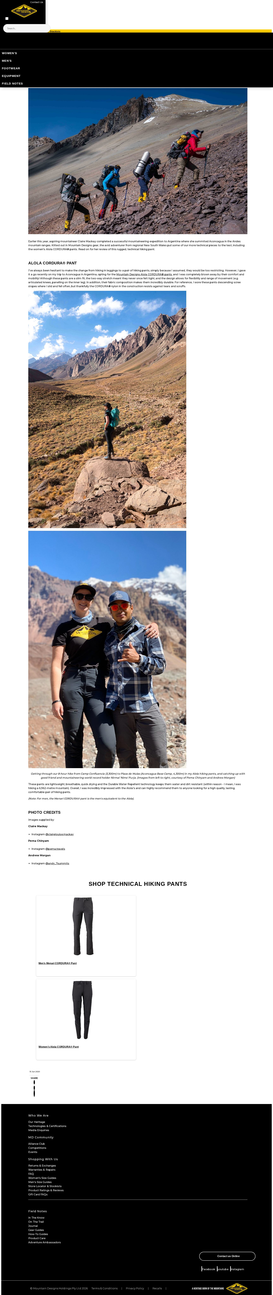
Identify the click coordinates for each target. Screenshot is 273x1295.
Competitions (37, 1147)
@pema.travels (55, 848)
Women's (9, 53)
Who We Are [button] (38, 1115)
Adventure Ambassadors (44, 1242)
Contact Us (36, 2)
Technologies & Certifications (47, 1126)
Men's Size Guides (40, 1182)
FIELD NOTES (12, 83)
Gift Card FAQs (37, 1194)
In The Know (36, 1217)
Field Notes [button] (37, 1211)
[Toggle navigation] (6, 18)
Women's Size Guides (42, 1178)
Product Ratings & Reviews (46, 1190)
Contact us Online (228, 1256)
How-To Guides (38, 1234)
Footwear (11, 68)
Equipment (11, 76)
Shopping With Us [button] (43, 1159)
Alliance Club (36, 1143)
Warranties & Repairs (41, 1169)
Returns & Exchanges (42, 1165)
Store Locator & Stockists (45, 1186)
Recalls (157, 1288)
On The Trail (36, 1221)
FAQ (31, 1173)
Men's (7, 60)
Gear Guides (36, 1230)
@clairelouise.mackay (60, 834)
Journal (33, 1225)
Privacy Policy (135, 1288)
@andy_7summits (57, 863)
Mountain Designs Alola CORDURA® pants (144, 274)
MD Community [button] (41, 1137)
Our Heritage (36, 1121)
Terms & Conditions (104, 1288)
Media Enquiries (38, 1130)
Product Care (37, 1238)
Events (32, 1152)
